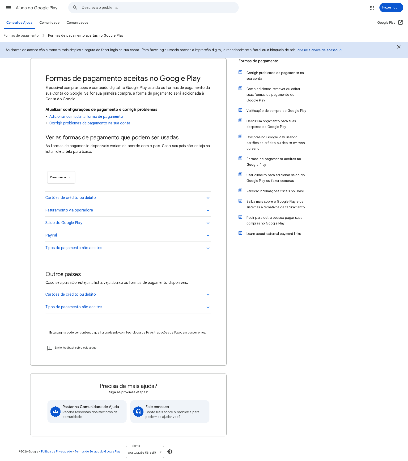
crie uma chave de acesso (318, 50)
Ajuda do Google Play (36, 7)
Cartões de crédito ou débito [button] (70, 197)
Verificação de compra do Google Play (276, 111)
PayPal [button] (51, 235)
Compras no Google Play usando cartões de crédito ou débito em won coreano (275, 143)
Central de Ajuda (19, 23)
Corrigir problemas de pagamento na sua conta (90, 123)
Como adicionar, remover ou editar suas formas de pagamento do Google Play (273, 94)
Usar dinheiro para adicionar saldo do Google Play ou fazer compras (275, 178)
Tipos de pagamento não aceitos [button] (73, 248)
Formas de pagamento (258, 61)
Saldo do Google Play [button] (63, 222)
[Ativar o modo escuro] (169, 451)
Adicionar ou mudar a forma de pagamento (86, 116)
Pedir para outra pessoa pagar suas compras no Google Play (274, 220)
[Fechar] (399, 47)
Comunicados (77, 23)
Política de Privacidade (56, 451)
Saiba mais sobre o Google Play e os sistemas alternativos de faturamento (275, 204)
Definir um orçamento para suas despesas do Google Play (271, 124)
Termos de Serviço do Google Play (97, 451)
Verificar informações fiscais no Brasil (275, 191)
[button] (8, 7)
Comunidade (49, 23)
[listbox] (61, 177)
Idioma (135, 446)
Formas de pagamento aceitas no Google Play (273, 162)
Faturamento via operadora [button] (69, 210)
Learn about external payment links (273, 234)
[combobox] (160, 7)
